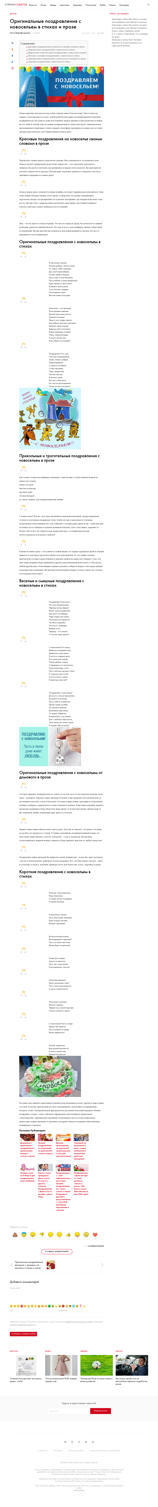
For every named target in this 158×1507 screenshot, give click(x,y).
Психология (91, 5)
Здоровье (77, 5)
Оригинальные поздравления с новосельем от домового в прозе (57, 59)
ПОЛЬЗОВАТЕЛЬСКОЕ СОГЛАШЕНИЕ (104, 1451)
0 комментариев (96, 1246)
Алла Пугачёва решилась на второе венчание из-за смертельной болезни (127, 42)
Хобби (103, 5)
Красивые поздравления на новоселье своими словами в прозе (56, 47)
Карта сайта (79, 1490)
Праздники (124, 5)
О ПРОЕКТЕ (43, 1451)
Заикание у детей (132, 31)
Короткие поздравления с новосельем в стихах (49, 61)
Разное (112, 5)
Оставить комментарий (56, 1252)
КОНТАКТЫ (58, 1451)
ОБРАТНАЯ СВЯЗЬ (76, 1451)
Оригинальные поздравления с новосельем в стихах (51, 50)
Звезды (53, 5)
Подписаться (100, 1411)
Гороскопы (64, 5)
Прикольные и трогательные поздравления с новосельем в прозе (57, 52)
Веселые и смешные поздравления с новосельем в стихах (54, 56)
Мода (43, 5)
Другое (13, 14)
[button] (11, 1265)
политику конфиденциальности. (23, 1324)
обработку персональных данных (79, 1321)
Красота (33, 5)
